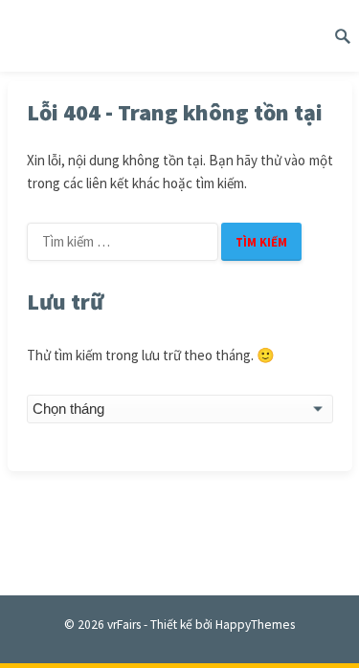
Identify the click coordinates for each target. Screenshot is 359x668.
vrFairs (124, 624)
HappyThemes (255, 624)
